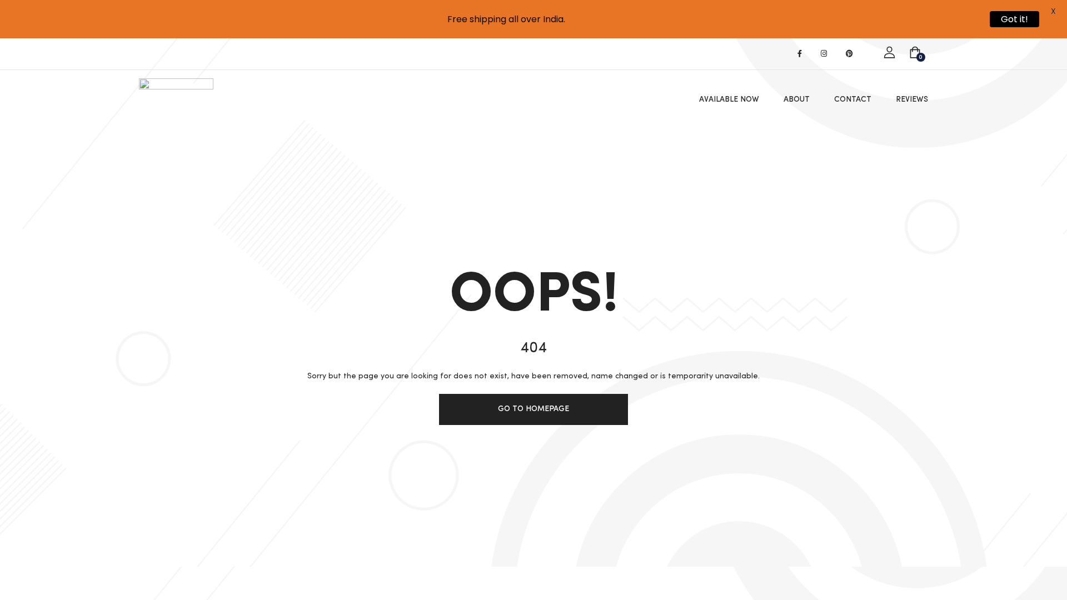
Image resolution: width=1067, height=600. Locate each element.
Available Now (729, 99)
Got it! (1014, 19)
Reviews (912, 99)
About (797, 99)
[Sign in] (889, 53)
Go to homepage (533, 409)
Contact (852, 99)
